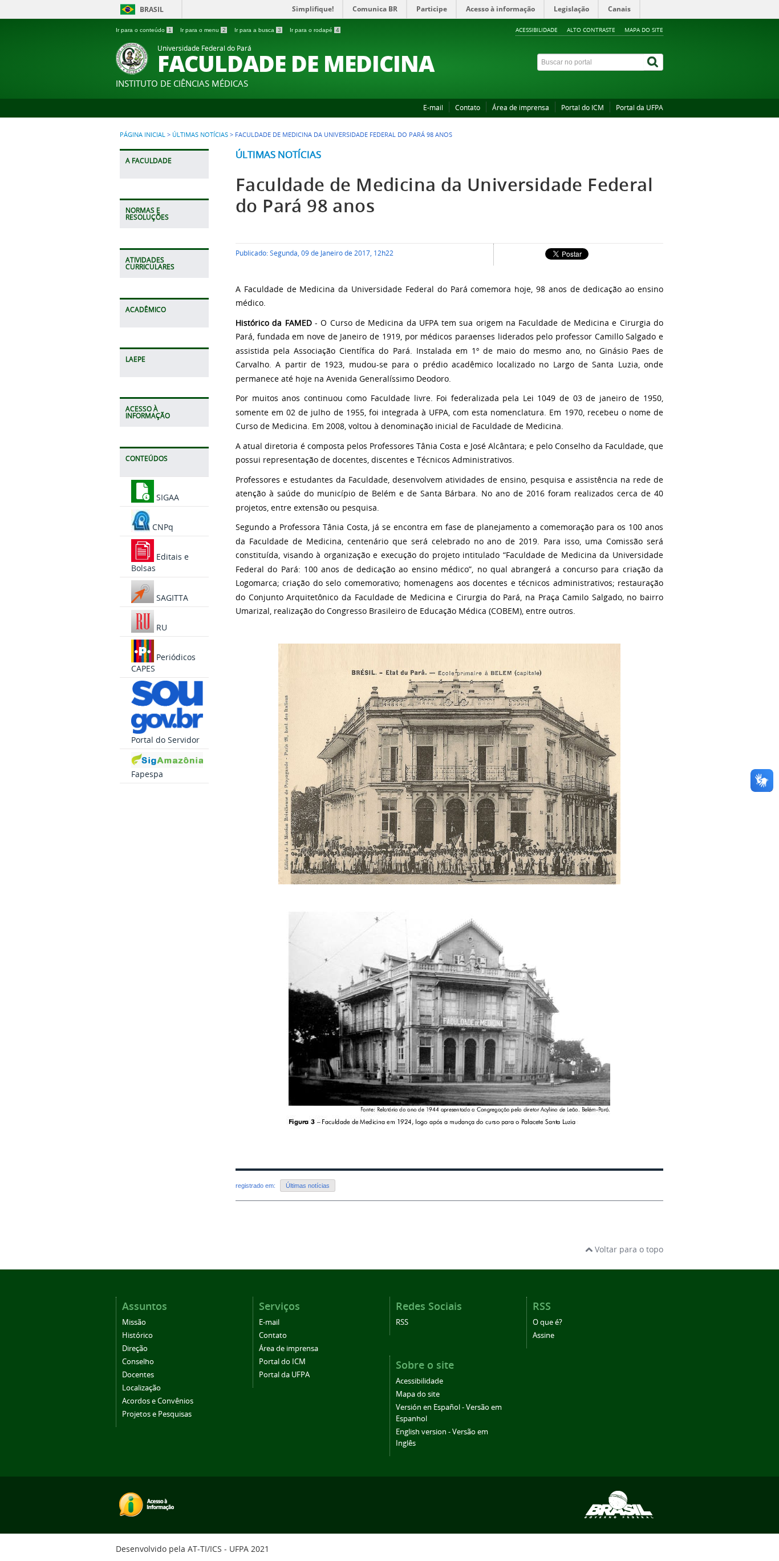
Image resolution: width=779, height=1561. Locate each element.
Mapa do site (643, 30)
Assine (543, 1335)
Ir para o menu (203, 30)
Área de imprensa (520, 107)
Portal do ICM (582, 107)
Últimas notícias (278, 154)
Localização (141, 1388)
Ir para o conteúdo (144, 30)
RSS (402, 1322)
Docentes (138, 1375)
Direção (135, 1348)
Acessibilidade (537, 30)
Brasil (152, 9)
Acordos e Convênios (157, 1401)
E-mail (433, 107)
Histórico (137, 1335)
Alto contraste (591, 30)
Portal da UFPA (639, 107)
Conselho (138, 1361)
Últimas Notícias (200, 135)
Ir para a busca (257, 30)
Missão (134, 1322)
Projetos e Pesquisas (157, 1414)
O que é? (547, 1322)
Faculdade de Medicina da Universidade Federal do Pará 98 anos (444, 195)
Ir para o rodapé (314, 30)
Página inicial (142, 135)
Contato (467, 107)
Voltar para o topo (628, 1249)
